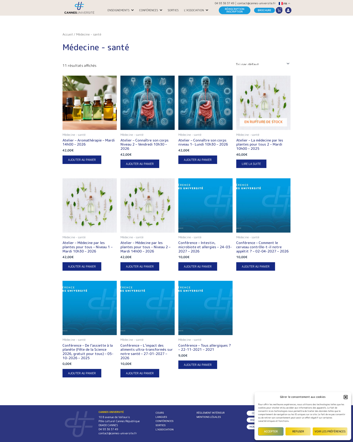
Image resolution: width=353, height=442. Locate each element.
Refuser (298, 431)
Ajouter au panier (82, 160)
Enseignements (118, 10)
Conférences (148, 10)
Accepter (271, 431)
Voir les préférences (330, 431)
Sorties (173, 10)
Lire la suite (251, 164)
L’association (194, 10)
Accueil (68, 34)
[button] (345, 397)
